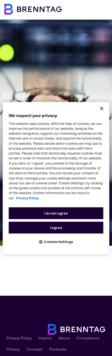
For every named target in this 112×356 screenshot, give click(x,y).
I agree (56, 228)
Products (57, 349)
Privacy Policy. (27, 198)
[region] (56, 178)
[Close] (102, 108)
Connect (34, 349)
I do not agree (56, 213)
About (64, 338)
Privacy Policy (19, 338)
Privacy (13, 349)
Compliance (87, 338)
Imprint (45, 338)
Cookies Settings (58, 242)
